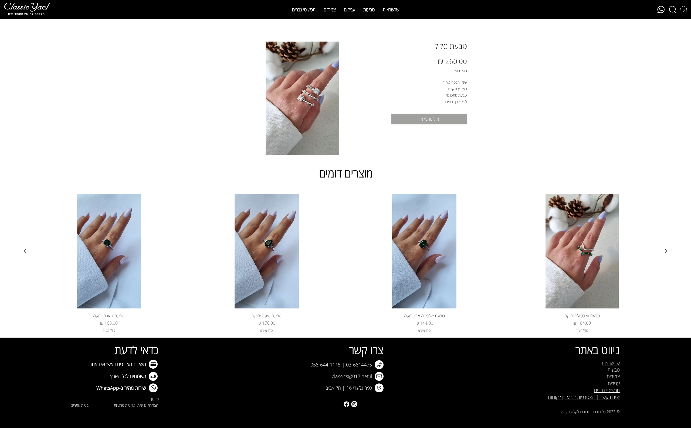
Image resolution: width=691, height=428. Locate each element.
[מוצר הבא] (25, 251)
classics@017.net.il (352, 376)
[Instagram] (354, 404)
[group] (345, 263)
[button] (683, 9)
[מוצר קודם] (666, 251)
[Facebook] (346, 404)
